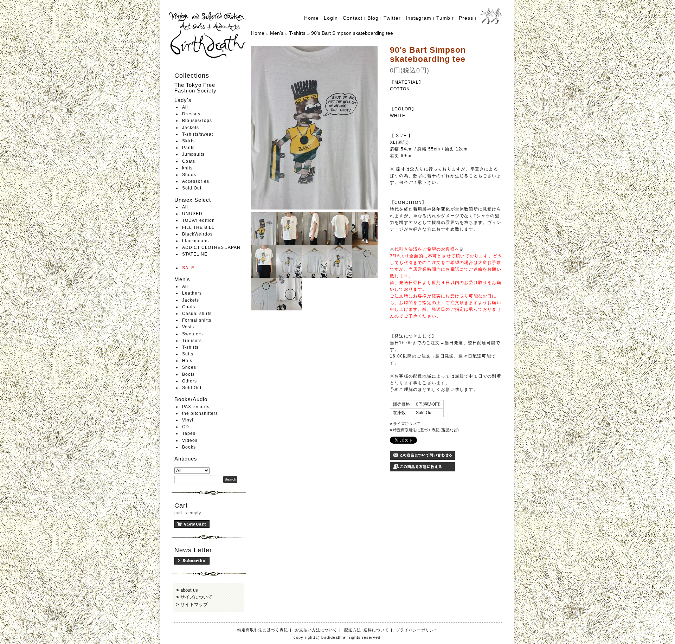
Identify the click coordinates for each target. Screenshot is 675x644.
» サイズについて (405, 423)
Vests (188, 326)
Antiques (185, 459)
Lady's (183, 100)
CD (185, 426)
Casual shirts (197, 313)
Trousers (192, 340)
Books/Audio (190, 399)
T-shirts (190, 347)
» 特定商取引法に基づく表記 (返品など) (424, 430)
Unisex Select (192, 200)
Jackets (190, 127)
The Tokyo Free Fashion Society (195, 88)
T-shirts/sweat (197, 134)
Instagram (418, 18)
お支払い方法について (316, 630)
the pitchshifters (200, 413)
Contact (352, 18)
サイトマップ (194, 604)
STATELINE (194, 254)
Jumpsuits (193, 154)
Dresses (191, 113)
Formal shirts (196, 320)
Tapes (188, 433)
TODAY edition (198, 220)
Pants (188, 147)
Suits (187, 354)
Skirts (188, 141)
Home (311, 18)
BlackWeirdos (197, 234)
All (185, 107)
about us (189, 590)
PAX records (196, 406)
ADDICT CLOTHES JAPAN (211, 247)
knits (187, 168)
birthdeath (208, 35)
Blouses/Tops (197, 120)
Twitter (392, 18)
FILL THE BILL (198, 227)
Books (189, 447)
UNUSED (192, 213)
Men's (182, 279)
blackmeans (195, 240)
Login (331, 18)
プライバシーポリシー (417, 630)
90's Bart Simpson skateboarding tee (352, 33)
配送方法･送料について (366, 630)
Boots (188, 374)
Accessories (195, 181)
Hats (187, 360)
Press (466, 18)
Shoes (189, 174)
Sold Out (191, 188)
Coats (188, 161)
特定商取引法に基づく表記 (262, 630)
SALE (188, 267)
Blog (373, 18)
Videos (190, 440)
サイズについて (196, 597)
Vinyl (187, 420)
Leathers (192, 293)
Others (189, 381)
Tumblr (445, 18)
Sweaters (192, 333)
